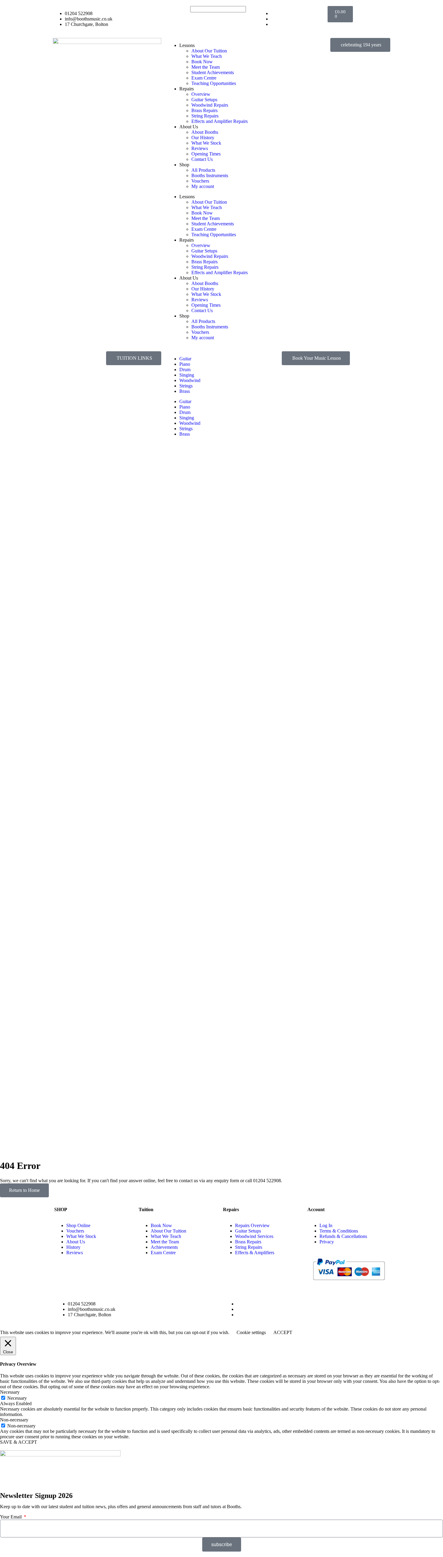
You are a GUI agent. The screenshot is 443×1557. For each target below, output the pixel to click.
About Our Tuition (209, 50)
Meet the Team (205, 67)
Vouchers (200, 180)
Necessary (17, 1398)
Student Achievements (212, 72)
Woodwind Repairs (209, 105)
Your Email (11, 1516)
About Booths (204, 132)
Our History (202, 137)
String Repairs (204, 115)
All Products (203, 170)
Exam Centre (203, 77)
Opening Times (206, 153)
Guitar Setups (204, 99)
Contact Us (202, 159)
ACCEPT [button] (282, 1332)
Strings (186, 385)
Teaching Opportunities (213, 83)
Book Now (202, 61)
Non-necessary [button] (14, 1419)
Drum (184, 369)
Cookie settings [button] (251, 1332)
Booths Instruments (209, 175)
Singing (186, 375)
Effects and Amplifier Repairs (219, 121)
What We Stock (206, 143)
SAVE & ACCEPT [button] (18, 1442)
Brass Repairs (204, 110)
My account (202, 186)
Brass (184, 391)
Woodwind (189, 380)
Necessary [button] (10, 1392)
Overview (200, 94)
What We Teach (206, 56)
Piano (184, 364)
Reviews (199, 148)
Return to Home (24, 1190)
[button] (133, 358)
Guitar (185, 358)
